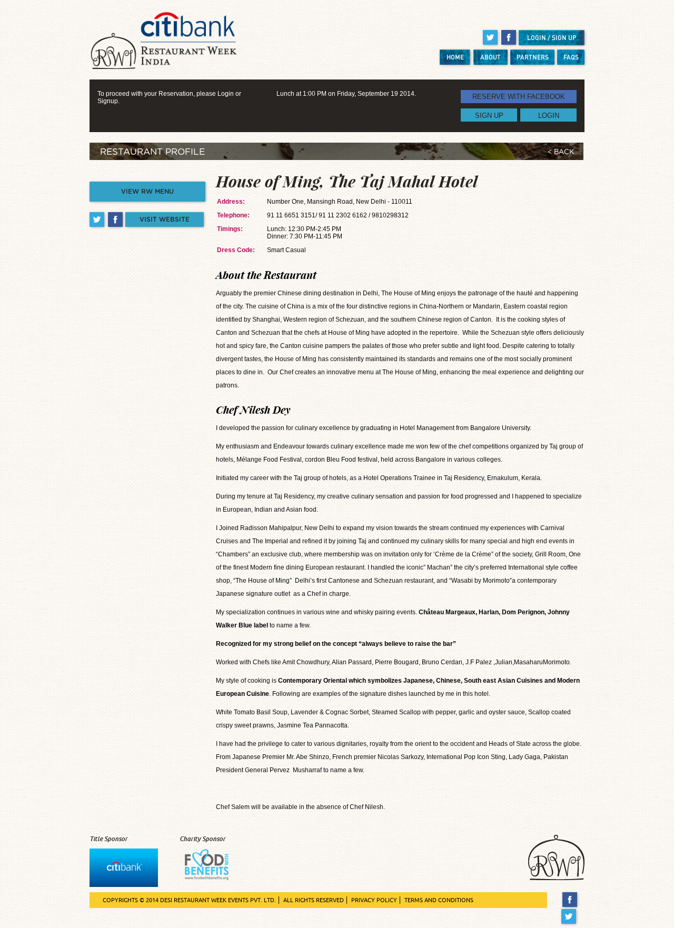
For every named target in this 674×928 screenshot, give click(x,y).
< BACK (561, 152)
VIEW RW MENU (147, 191)
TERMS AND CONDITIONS (438, 900)
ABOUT (490, 57)
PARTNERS (533, 57)
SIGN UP (489, 115)
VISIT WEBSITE (165, 219)
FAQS (571, 57)
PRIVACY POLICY (374, 900)
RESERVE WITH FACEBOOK (518, 97)
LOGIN (548, 115)
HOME (455, 57)
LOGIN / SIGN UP (552, 38)
